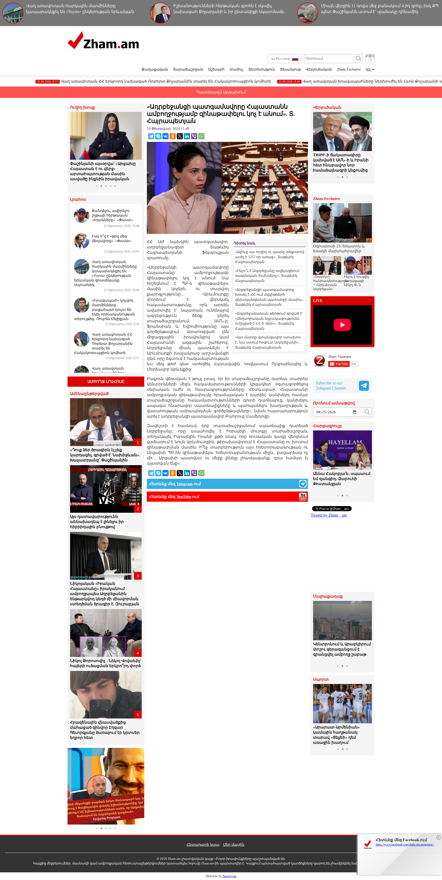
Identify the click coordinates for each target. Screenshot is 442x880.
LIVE (318, 301)
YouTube (183, 497)
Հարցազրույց (327, 426)
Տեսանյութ (290, 69)
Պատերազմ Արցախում (221, 92)
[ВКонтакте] (165, 136)
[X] (180, 136)
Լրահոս (78, 199)
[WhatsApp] (201, 136)
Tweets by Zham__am (329, 515)
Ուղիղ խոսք (82, 107)
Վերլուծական (319, 69)
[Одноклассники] (173, 136)
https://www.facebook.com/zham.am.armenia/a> (405, 844)
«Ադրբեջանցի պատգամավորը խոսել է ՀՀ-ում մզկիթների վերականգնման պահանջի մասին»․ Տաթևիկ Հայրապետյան (269, 297)
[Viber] (194, 136)
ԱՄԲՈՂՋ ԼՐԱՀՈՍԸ (106, 382)
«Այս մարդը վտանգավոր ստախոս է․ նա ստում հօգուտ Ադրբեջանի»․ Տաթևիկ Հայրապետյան (268, 342)
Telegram (184, 484)
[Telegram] (151, 136)
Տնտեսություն (261, 69)
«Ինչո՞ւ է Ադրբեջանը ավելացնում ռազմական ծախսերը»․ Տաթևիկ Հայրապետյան (267, 276)
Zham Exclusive (349, 69)
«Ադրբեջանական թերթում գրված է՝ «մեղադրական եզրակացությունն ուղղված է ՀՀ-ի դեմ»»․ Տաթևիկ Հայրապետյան (269, 321)
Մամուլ (236, 69)
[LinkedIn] (187, 136)
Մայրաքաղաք (328, 596)
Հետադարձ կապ (202, 845)
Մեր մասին (233, 845)
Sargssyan (230, 876)
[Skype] (158, 136)
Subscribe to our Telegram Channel (331, 385)
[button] (75, 147)
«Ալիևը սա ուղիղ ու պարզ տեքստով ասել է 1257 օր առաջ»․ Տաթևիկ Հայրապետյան (269, 257)
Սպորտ (321, 679)
